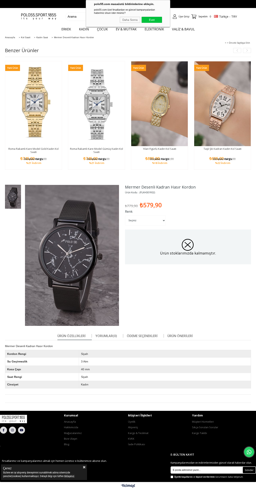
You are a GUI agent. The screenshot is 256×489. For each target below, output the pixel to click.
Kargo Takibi (199, 433)
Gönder (249, 470)
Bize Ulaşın (70, 438)
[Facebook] (3, 430)
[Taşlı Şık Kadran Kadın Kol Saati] (222, 103)
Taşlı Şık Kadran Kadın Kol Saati (222, 149)
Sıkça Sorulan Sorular (205, 427)
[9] (21, 419)
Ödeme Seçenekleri (142, 336)
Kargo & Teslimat (138, 433)
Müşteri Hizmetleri (203, 421)
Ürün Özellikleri (71, 336)
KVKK (131, 438)
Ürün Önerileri (180, 336)
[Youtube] (21, 430)
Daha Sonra (130, 19)
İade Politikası (136, 444)
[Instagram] (12, 430)
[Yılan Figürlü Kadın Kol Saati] (159, 103)
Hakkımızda (71, 427)
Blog (66, 444)
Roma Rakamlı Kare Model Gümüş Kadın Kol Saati (96, 150)
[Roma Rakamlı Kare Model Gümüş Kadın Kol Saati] (96, 103)
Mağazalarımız (73, 433)
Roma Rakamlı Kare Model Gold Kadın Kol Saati (33, 150)
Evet (152, 19)
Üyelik (131, 421)
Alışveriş (133, 427)
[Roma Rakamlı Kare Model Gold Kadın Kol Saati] (33, 103)
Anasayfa (70, 421)
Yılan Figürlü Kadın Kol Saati (159, 149)
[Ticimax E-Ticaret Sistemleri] (128, 486)
